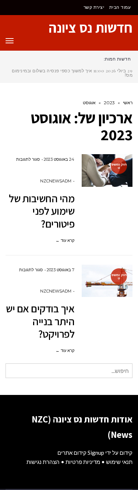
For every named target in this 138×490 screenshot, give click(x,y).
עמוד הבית (120, 7)
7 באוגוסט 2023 (60, 269)
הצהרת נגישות (43, 461)
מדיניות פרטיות (83, 461)
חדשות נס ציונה (90, 28)
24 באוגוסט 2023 (59, 159)
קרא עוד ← (65, 240)
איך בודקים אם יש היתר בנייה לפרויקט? (40, 321)
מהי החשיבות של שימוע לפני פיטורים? (41, 211)
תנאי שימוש (119, 461)
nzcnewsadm (55, 181)
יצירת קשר (94, 7)
